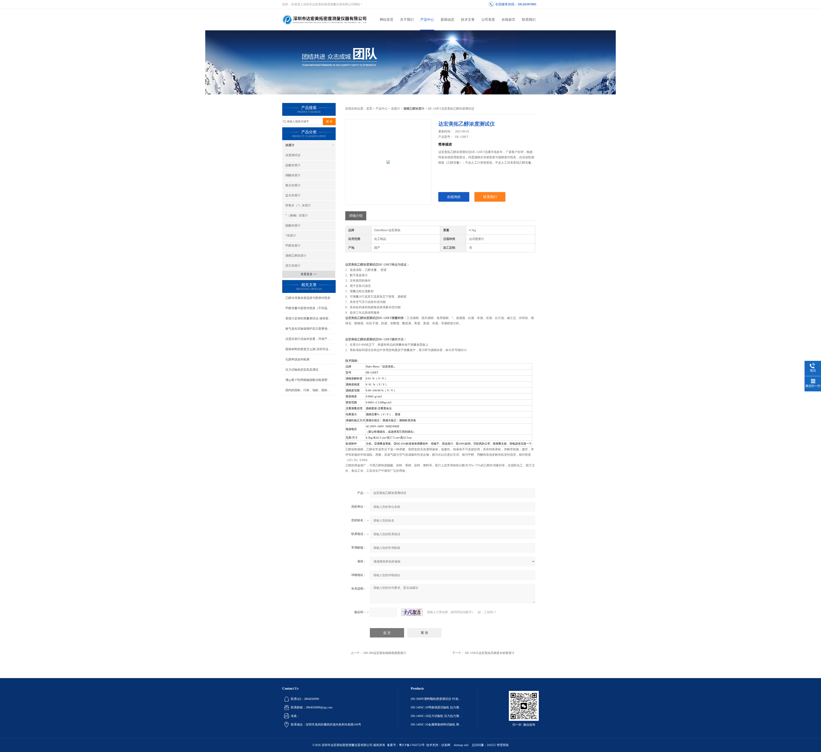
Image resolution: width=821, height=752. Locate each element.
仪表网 (445, 745)
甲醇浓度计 (292, 245)
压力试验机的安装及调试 (301, 369)
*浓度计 (290, 235)
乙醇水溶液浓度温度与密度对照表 (307, 298)
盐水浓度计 (292, 195)
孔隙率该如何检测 (297, 359)
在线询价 (454, 197)
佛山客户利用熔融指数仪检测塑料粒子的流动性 (310, 380)
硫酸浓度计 (292, 225)
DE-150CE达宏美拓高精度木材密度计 (489, 653)
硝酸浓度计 (292, 175)
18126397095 (527, 4)
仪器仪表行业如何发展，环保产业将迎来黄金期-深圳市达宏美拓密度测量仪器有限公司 (310, 339)
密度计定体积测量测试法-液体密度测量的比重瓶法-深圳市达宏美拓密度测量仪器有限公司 (310, 318)
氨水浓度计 (292, 185)
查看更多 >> (309, 274)
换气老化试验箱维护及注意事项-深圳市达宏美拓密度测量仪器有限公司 (310, 328)
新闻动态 (447, 19)
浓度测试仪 (292, 155)
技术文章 (468, 19)
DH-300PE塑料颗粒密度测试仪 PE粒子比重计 (437, 699)
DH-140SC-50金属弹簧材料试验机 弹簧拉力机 (437, 724)
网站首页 (386, 19)
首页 (369, 108)
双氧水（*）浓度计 (298, 205)
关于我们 (407, 19)
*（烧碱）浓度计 (296, 215)
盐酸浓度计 (292, 165)
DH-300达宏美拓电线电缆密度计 (384, 653)
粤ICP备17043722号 (412, 745)
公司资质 (488, 19)
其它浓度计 (292, 265)
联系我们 (529, 19)
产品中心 (427, 19)
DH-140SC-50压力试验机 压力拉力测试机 (437, 716)
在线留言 (508, 19)
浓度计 (289, 145)
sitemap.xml (461, 745)
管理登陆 (503, 745)
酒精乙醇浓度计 (295, 255)
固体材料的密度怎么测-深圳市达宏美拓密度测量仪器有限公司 (310, 349)
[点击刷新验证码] (412, 612)
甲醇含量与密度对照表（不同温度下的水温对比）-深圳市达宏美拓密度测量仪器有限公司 (310, 308)
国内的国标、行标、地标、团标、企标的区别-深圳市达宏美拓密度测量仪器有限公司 (310, 390)
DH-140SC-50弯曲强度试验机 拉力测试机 (437, 707)
